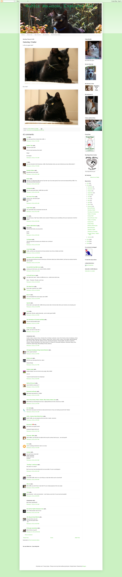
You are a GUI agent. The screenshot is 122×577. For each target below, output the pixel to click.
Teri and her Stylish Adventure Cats (35, 508)
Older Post (77, 537)
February (90, 206)
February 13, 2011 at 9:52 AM (33, 531)
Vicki (28, 492)
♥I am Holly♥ (29, 249)
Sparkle (28, 303)
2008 (88, 243)
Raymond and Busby (31, 391)
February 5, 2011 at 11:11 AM (33, 271)
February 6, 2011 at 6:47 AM (33, 439)
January (90, 237)
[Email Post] (41, 128)
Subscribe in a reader (90, 271)
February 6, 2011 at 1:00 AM (33, 403)
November (90, 189)
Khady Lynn (29, 358)
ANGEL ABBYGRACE (32, 225)
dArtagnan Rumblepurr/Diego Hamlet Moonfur (37, 350)
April (89, 202)
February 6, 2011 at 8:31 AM (33, 471)
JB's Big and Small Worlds (33, 517)
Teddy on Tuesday (92, 214)
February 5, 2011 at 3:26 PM (33, 378)
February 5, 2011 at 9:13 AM (33, 211)
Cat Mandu (29, 239)
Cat (27, 137)
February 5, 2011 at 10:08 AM (33, 253)
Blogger (84, 566)
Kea (27, 216)
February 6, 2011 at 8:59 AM (33, 479)
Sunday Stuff (90, 215)
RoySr (28, 178)
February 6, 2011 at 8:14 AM (33, 460)
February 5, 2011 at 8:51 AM (33, 203)
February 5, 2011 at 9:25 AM (33, 221)
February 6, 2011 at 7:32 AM (33, 447)
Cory (28, 311)
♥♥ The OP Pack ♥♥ (31, 275)
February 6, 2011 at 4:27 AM (33, 431)
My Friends (38, 34)
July (89, 196)
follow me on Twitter (94, 177)
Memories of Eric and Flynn (33, 257)
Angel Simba (30, 207)
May (89, 200)
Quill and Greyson (31, 383)
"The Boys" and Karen (32, 464)
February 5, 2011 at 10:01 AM (33, 244)
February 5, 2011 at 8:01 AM (33, 174)
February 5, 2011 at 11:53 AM (33, 282)
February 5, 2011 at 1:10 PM (33, 315)
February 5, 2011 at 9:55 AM (33, 235)
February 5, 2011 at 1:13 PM (33, 323)
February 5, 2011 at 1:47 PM (33, 345)
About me (29, 34)
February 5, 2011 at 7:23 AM (33, 141)
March (89, 204)
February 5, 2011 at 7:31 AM (33, 157)
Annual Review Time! (92, 217)
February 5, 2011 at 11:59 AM (33, 290)
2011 (88, 185)
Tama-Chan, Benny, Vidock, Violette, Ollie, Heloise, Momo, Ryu (41, 399)
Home (23, 34)
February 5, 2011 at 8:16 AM (33, 184)
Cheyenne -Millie (30, 435)
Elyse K (28, 294)
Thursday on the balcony (93, 212)
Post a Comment (28, 534)
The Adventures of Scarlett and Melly (35, 319)
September (90, 192)
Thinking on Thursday (92, 231)
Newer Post (25, 537)
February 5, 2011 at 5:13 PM (33, 395)
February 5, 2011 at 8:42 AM (33, 192)
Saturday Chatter (91, 210)
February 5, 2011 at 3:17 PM (33, 364)
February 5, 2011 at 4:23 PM (33, 387)
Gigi (27, 475)
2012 (88, 183)
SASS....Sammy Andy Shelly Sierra (35, 416)
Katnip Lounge (30, 369)
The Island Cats (30, 286)
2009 (88, 241)
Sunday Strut (90, 221)
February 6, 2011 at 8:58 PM (33, 496)
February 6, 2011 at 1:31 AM (33, 411)
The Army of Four (31, 196)
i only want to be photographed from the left (35, 130)
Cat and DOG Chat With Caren (34, 267)
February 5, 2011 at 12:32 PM (33, 298)
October (90, 190)
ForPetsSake (30, 327)
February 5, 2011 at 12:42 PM (33, 306)
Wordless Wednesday (92, 225)
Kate (28, 444)
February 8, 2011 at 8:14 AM (33, 512)
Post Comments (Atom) (34, 540)
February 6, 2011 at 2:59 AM (33, 420)
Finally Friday (91, 223)
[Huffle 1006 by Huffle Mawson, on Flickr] (51, 83)
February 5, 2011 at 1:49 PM (33, 353)
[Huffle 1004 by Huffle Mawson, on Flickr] (51, 125)
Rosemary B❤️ (30, 424)
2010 (88, 239)
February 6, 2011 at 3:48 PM (33, 487)
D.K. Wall (29, 408)
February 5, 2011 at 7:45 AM (33, 166)
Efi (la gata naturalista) (32, 528)
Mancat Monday (91, 208)
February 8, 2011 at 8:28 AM (33, 523)
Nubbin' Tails (30, 145)
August (89, 194)
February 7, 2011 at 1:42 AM (33, 504)
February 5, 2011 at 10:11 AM (33, 262)
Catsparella (29, 188)
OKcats (28, 484)
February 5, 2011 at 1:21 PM (33, 331)
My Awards (46, 34)
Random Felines (30, 170)
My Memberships (55, 34)
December (90, 187)
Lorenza (28, 452)
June (89, 198)
